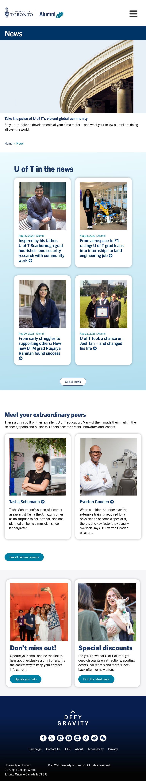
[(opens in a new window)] (39, 612)
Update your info (25, 679)
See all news (73, 381)
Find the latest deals (96, 679)
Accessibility (95, 749)
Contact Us (53, 749)
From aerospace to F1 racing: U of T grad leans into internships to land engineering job (102, 248)
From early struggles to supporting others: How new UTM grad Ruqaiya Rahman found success (40, 346)
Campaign (35, 749)
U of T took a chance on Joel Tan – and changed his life (101, 343)
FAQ (68, 749)
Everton (95, 501)
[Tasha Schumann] (37, 467)
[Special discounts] (107, 612)
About (79, 749)
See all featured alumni (24, 557)
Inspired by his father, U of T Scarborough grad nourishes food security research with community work (41, 250)
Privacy (113, 749)
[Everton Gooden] (108, 467)
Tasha (25, 501)
